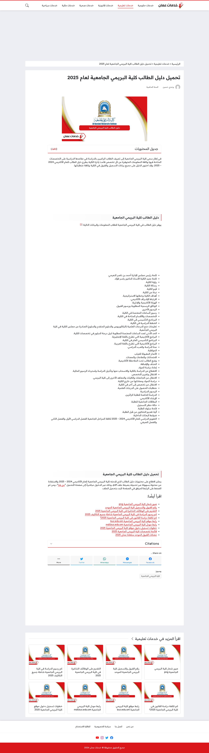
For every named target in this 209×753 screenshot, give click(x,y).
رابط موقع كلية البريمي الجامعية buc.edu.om (133, 521)
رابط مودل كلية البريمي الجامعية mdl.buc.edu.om (131, 524)
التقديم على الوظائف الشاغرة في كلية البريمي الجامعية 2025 (126, 510)
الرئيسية (176, 63)
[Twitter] (107, 738)
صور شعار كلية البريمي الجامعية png (138, 504)
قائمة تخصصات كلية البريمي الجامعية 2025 (134, 531)
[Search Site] (27, 5)
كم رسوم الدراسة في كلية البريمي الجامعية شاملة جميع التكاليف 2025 (121, 514)
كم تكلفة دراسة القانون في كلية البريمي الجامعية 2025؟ (128, 517)
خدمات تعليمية (161, 63)
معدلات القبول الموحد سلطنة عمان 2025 (136, 534)
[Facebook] (112, 738)
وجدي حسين (168, 87)
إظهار (54, 148)
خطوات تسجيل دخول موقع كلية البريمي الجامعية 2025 (128, 527)
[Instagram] (102, 738)
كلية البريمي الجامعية (150, 576)
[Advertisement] (104, 34)
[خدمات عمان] (171, 5)
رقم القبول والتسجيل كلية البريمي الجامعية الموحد (131, 507)
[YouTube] (97, 738)
